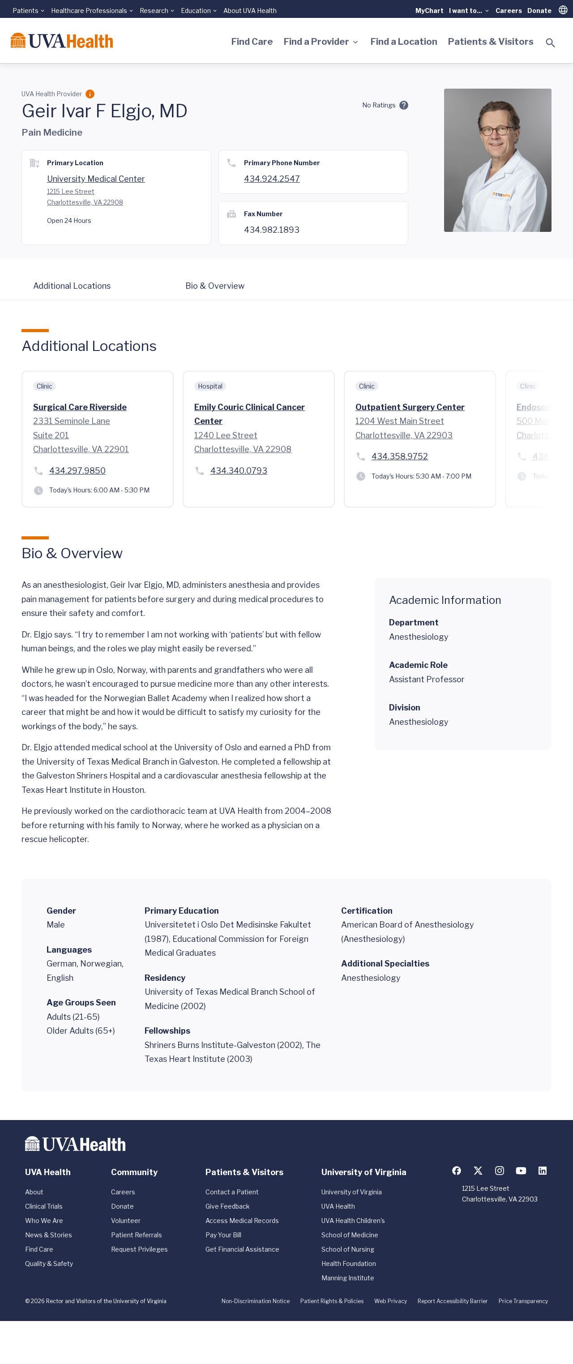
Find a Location (404, 41)
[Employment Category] (90, 94)
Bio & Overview (214, 286)
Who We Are (44, 1220)
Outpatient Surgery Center (410, 407)
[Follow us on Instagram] (499, 1170)
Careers (509, 10)
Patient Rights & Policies (331, 1301)
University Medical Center (96, 179)
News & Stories (48, 1235)
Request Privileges (139, 1249)
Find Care (252, 41)
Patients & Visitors (491, 41)
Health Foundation (348, 1263)
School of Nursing (347, 1249)
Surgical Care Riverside (80, 407)
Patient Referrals (136, 1235)
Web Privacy (390, 1301)
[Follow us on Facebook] (456, 1170)
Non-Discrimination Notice (256, 1301)
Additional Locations (72, 286)
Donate (539, 10)
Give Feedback (227, 1206)
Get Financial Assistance (242, 1249)
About (34, 1192)
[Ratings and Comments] (403, 105)
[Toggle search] (550, 43)
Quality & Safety (49, 1263)
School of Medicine (349, 1235)
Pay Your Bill (223, 1235)
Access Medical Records (242, 1220)
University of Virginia (351, 1192)
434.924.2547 (272, 179)
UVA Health (338, 1206)
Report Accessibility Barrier (453, 1301)
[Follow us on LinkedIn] (542, 1170)
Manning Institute (347, 1278)
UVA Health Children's (353, 1220)
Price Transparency (523, 1301)
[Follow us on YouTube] (521, 1170)
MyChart (429, 10)
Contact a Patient (232, 1192)
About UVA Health (250, 10)
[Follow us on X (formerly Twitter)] (478, 1170)
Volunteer (126, 1220)
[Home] (62, 40)
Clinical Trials (44, 1206)
